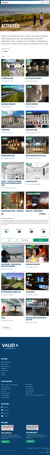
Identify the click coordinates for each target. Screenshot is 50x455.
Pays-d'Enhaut (29, 391)
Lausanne (3, 391)
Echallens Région (5, 389)
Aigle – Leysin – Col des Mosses (9, 385)
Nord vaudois (29, 385)
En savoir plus (5, 441)
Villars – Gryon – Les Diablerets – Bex (36, 395)
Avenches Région (5, 387)
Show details (43, 236)
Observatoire (4, 370)
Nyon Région (29, 387)
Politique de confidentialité (33, 448)
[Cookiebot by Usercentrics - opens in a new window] (40, 214)
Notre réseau (4, 364)
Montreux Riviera (5, 393)
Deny (9, 240)
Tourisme (6, 21)
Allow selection (25, 240)
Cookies (47, 449)
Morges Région (5, 395)
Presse (3, 373)
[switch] (17, 232)
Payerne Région (30, 389)
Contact (3, 375)
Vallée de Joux (29, 393)
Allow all (41, 240)
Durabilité (3, 368)
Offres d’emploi (5, 366)
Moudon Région (5, 397)
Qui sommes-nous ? (6, 362)
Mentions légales (45, 448)
